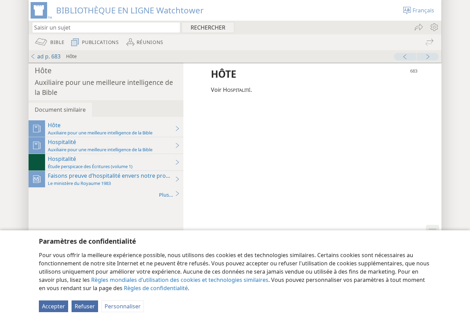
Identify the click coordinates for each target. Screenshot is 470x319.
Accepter (53, 306)
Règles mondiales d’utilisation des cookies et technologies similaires (179, 280)
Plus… (166, 194)
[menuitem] (434, 27)
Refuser (85, 306)
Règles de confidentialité (156, 288)
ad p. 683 (49, 56)
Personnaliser (123, 306)
